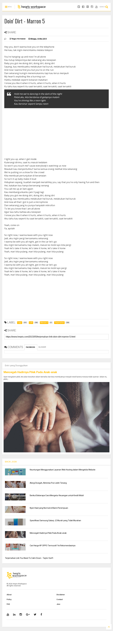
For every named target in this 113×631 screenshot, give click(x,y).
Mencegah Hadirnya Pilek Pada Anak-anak (30, 372)
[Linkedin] (14, 614)
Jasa (58, 604)
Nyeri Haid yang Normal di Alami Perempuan (49, 508)
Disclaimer (61, 595)
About (9, 595)
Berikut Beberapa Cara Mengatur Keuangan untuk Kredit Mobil (57, 495)
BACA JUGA (11, 462)
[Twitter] (79, 7)
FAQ (8, 604)
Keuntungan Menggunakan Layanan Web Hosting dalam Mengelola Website (62, 470)
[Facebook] (83, 7)
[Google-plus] (87, 7)
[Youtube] (96, 7)
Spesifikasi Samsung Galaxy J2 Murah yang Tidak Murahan (55, 520)
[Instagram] (92, 7)
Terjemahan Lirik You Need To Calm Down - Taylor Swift (29, 558)
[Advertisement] (56, 130)
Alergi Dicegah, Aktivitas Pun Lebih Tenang (48, 483)
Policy (9, 599)
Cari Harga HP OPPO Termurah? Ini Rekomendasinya (52, 545)
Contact (60, 599)
